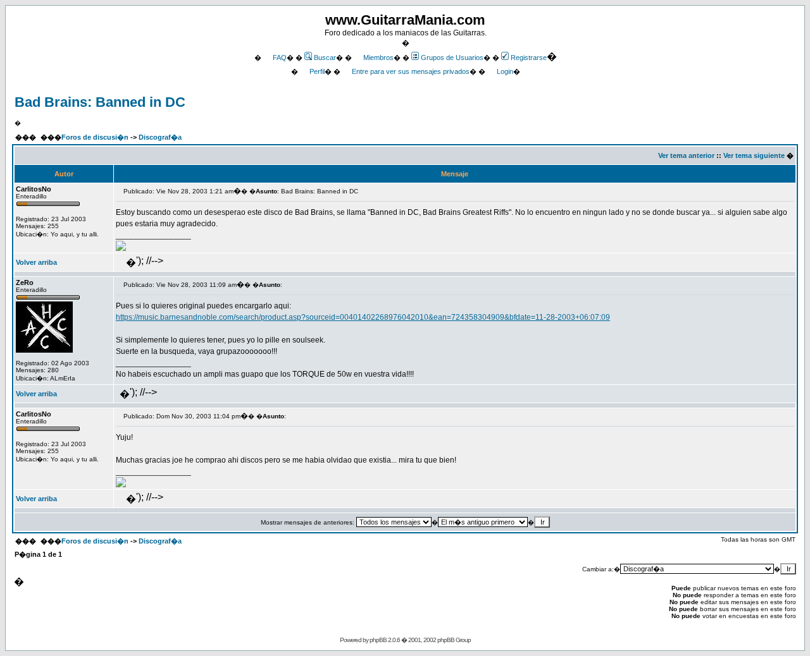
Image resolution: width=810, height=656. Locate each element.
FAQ (280, 57)
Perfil (317, 71)
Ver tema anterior (686, 155)
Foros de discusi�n (94, 137)
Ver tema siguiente (754, 155)
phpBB (378, 639)
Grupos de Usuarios (452, 57)
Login (505, 71)
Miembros (378, 57)
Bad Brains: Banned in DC (100, 102)
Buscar (325, 57)
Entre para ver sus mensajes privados (411, 71)
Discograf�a (160, 137)
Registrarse (529, 57)
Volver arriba (36, 262)
